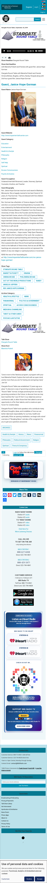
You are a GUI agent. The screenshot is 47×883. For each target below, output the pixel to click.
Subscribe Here (24, 726)
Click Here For (23, 529)
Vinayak (27, 273)
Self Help (4, 162)
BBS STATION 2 (23, 560)
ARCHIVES (6, 428)
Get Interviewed (6, 806)
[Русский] (43, 9)
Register (29, 7)
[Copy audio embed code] (2, 58)
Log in (36, 7)
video (27, 522)
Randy (38, 281)
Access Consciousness (9, 170)
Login (15, 452)
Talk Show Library (6, 803)
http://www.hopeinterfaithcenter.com (14, 135)
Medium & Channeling (12, 309)
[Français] (43, 4)
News (26, 296)
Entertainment (6, 147)
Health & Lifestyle (7, 151)
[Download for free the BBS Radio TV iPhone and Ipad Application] (23, 602)
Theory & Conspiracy (19, 446)
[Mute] (36, 51)
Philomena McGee (27, 277)
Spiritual (4, 166)
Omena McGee (9, 277)
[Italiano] (43, 6)
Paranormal (8, 301)
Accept (39, 879)
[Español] (45, 9)
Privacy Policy (5, 824)
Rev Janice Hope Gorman (13, 288)
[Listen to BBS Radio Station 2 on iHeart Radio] (23, 653)
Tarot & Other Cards (12, 314)
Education (5, 144)
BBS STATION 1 (23, 549)
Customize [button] (5, 879)
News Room (5, 812)
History (21, 434)
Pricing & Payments (7, 801)
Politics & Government (29, 301)
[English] (43, 1)
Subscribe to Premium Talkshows (11, 7)
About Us (4, 818)
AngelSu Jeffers (10, 284)
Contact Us (4, 821)
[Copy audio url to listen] (5, 58)
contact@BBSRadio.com (19, 763)
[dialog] (23, 871)
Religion (4, 159)
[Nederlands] (45, 1)
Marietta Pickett (11, 273)
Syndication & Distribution (9, 809)
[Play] (4, 51)
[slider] (19, 50)
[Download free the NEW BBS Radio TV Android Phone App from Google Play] (23, 593)
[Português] (45, 6)
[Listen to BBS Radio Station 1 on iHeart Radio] (23, 640)
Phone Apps (5, 815)
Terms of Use (5, 826)
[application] (23, 51)
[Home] (5, 19)
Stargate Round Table (13, 269)
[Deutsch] (45, 4)
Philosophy (5, 155)
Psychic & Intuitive (7, 174)
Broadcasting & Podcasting (10, 798)
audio (28, 515)
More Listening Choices (23, 532)
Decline (29, 879)
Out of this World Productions (17, 281)
